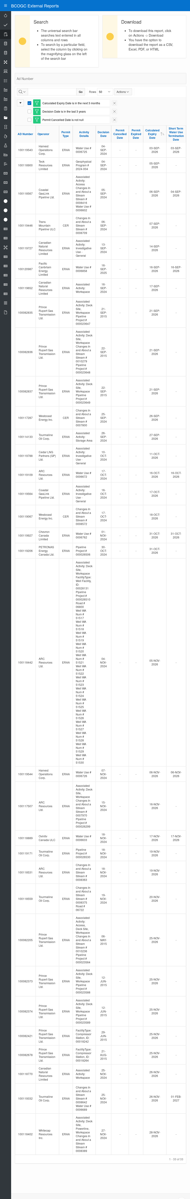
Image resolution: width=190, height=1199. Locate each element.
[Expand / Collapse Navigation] (5, 5)
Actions (121, 92)
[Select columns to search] (22, 91)
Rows (92, 92)
